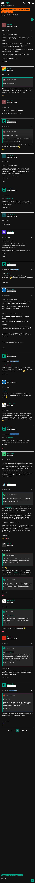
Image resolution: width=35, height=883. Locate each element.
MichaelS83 (10, 437)
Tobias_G (9, 273)
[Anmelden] (28, 3)
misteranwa (9, 365)
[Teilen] (32, 19)
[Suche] (24, 3)
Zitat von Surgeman (11, 695)
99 (17, 730)
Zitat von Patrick (10, 612)
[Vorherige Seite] (8, 730)
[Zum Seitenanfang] (32, 880)
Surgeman (10, 652)
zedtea (17, 572)
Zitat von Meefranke (11, 494)
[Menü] (32, 3)
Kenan (5, 391)
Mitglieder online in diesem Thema (12, 875)
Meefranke (8, 507)
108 (23, 730)
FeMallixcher (10, 198)
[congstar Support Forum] (5, 3)
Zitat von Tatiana (10, 579)
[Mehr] (32, 31)
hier (28, 574)
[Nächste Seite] (26, 730)
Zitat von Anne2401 (11, 79)
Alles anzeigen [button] (17, 141)
